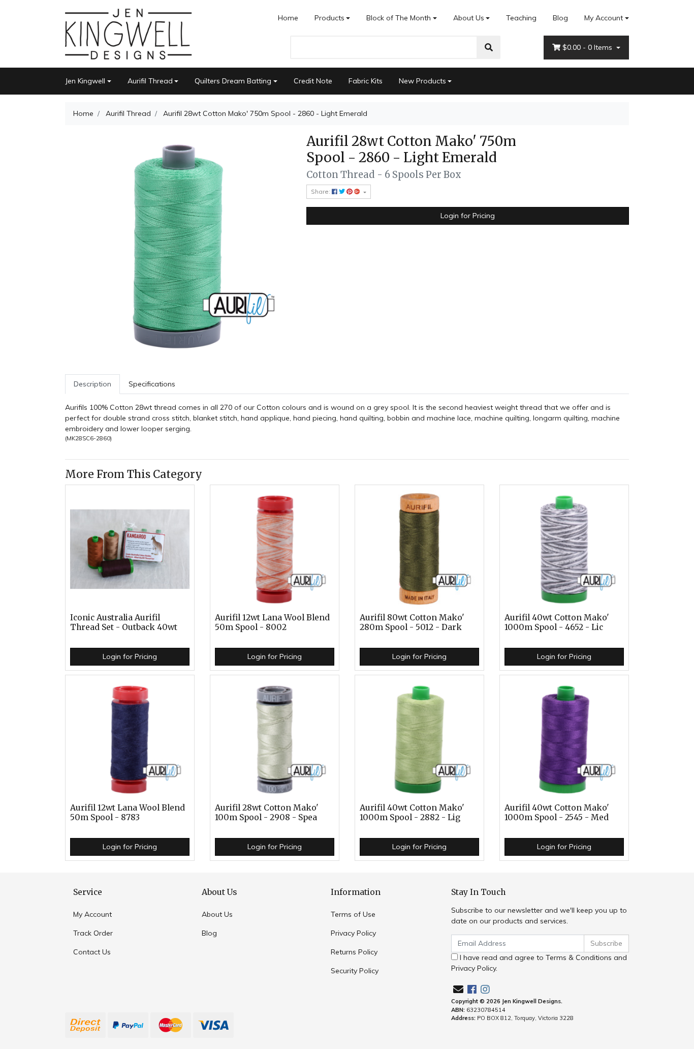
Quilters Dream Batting (233, 80)
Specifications (152, 383)
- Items (588, 47)
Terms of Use (353, 914)
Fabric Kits (366, 80)
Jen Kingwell (85, 80)
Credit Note (313, 80)
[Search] (488, 47)
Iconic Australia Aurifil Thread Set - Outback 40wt (123, 622)
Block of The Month (398, 17)
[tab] (92, 384)
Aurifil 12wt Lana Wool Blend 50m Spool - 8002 (272, 622)
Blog (560, 17)
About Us (468, 17)
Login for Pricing (467, 215)
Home (288, 17)
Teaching (521, 17)
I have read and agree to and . (539, 963)
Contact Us (92, 951)
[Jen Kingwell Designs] (128, 33)
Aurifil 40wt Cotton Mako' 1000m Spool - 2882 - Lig (412, 812)
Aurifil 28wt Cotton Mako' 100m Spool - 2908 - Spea (267, 812)
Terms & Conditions (579, 957)
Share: (321, 191)
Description (92, 383)
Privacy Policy (353, 933)
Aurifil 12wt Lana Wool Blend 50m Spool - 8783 (127, 812)
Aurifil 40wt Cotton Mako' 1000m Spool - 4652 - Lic (556, 622)
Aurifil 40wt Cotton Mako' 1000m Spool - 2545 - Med (556, 812)
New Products (422, 80)
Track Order (93, 933)
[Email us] (458, 989)
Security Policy (354, 970)
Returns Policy (354, 951)
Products (329, 17)
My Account (603, 17)
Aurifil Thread (150, 80)
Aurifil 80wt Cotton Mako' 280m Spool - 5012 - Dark (412, 622)
